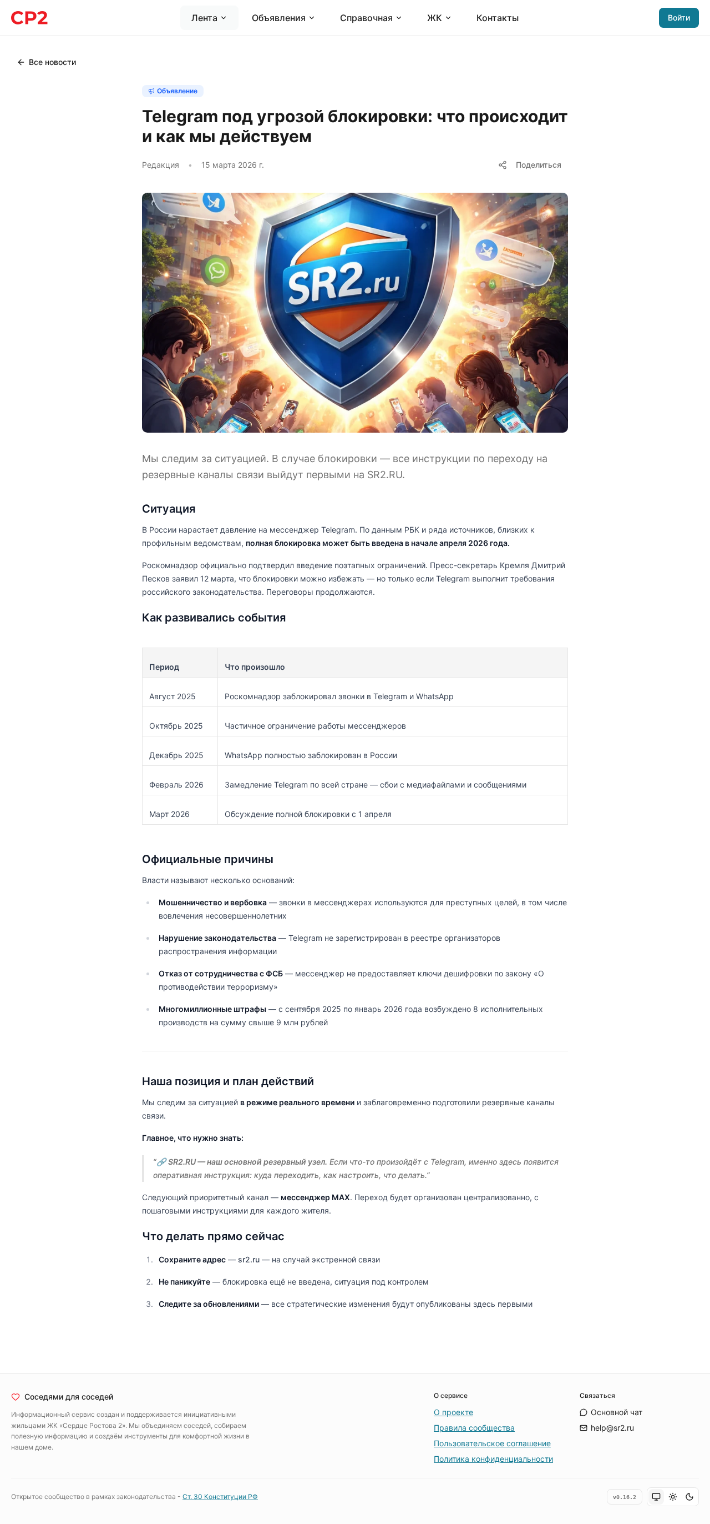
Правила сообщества (474, 1427)
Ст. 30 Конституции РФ (220, 1496)
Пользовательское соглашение (492, 1443)
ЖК (434, 17)
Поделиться (538, 164)
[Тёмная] (689, 1497)
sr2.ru (249, 1259)
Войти (679, 17)
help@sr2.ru (612, 1427)
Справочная (366, 17)
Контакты (497, 17)
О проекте (453, 1412)
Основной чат (616, 1412)
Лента (204, 17)
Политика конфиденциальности (493, 1458)
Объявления (279, 17)
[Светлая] (673, 1497)
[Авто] (656, 1497)
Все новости (52, 62)
